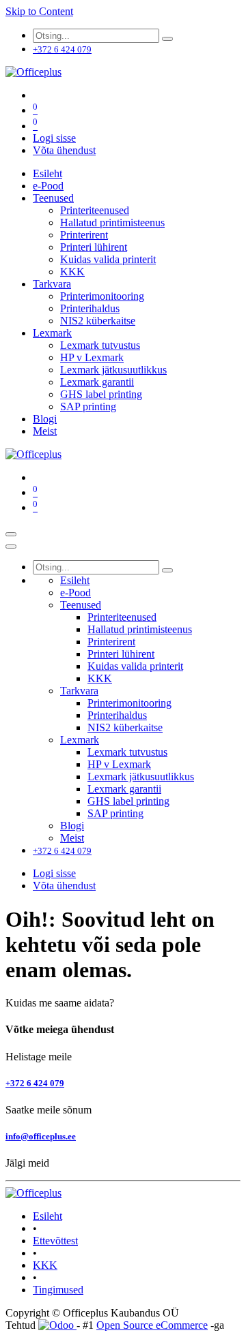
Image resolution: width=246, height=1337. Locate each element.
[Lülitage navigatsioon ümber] (10, 534)
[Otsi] (167, 39)
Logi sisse (54, 138)
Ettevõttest (55, 1240)
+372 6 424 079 (34, 1083)
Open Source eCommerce (152, 1325)
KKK (45, 1265)
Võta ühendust (64, 150)
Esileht (47, 1216)
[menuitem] (47, 173)
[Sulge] (10, 546)
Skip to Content (39, 11)
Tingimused (58, 1289)
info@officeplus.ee (40, 1136)
